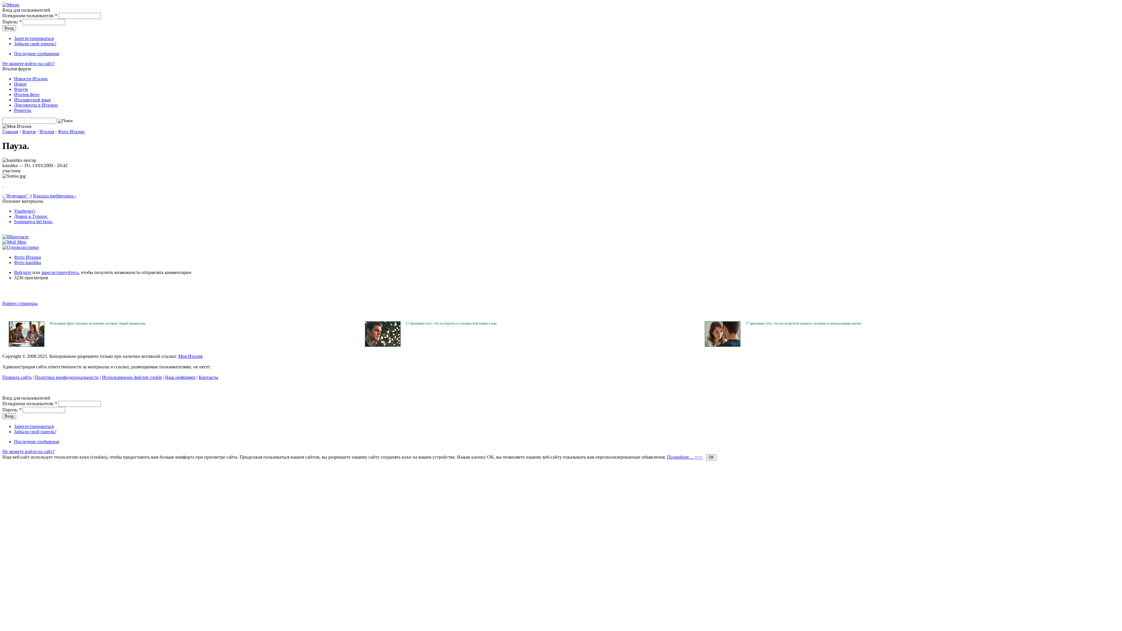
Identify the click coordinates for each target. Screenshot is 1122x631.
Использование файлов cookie (132, 377)
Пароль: (12, 21)
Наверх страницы (20, 303)
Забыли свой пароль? (35, 43)
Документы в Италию (36, 105)
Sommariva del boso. (33, 221)
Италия (46, 131)
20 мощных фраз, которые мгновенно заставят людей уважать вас (97, 323)
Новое (20, 84)
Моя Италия (190, 356)
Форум (21, 89)
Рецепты (22, 110)
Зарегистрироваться (34, 38)
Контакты (208, 377)
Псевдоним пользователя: (29, 15)
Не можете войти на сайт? (28, 63)
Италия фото (26, 94)
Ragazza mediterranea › (54, 195)
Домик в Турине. (31, 216)
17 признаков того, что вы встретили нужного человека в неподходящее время (803, 323)
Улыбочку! (24, 211)
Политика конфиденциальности (67, 377)
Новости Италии (31, 78)
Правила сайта (17, 377)
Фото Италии (71, 131)
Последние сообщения (36, 53)
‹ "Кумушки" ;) (17, 195)
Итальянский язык (32, 99)
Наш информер (180, 377)
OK (711, 457)
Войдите (22, 272)
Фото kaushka (27, 262)
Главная (10, 131)
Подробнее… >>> (685, 457)
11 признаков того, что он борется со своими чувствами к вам (451, 323)
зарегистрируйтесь (60, 272)
